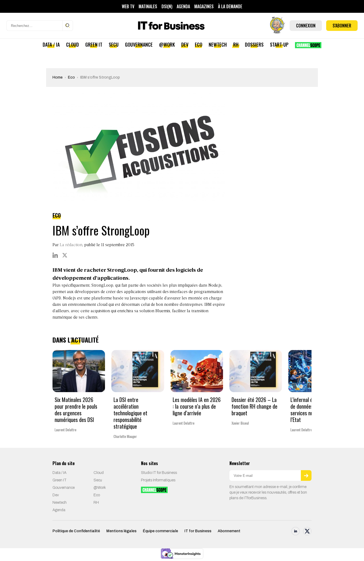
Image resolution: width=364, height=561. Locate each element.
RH (235, 44)
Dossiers (254, 44)
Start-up (279, 44)
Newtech (218, 44)
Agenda (183, 6)
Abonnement (229, 531)
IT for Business (197, 531)
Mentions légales (121, 531)
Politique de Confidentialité (76, 531)
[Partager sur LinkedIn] (55, 255)
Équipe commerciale (160, 531)
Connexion (306, 25)
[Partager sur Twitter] (64, 255)
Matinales (148, 6)
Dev (184, 44)
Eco (198, 44)
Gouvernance (139, 44)
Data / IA (51, 44)
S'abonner (342, 25)
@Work (167, 44)
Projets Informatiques (158, 480)
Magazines (204, 6)
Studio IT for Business (159, 473)
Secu (114, 44)
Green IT (93, 44)
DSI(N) (166, 6)
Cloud (72, 44)
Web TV (128, 6)
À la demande (230, 6)
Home (57, 77)
